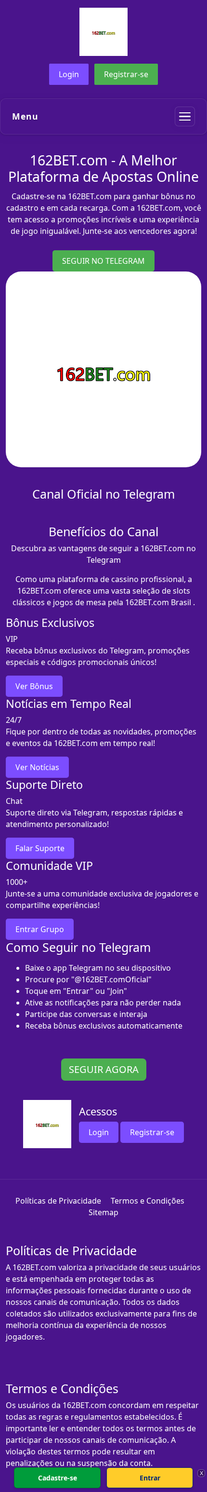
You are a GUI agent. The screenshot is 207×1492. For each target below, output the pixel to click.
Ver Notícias (37, 767)
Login (69, 74)
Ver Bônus (34, 686)
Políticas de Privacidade (58, 1200)
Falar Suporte (40, 848)
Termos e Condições (147, 1200)
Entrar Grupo (39, 929)
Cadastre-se (57, 1477)
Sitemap (103, 1212)
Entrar (150, 1477)
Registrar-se (126, 74)
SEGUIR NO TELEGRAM (103, 261)
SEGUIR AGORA (104, 1069)
